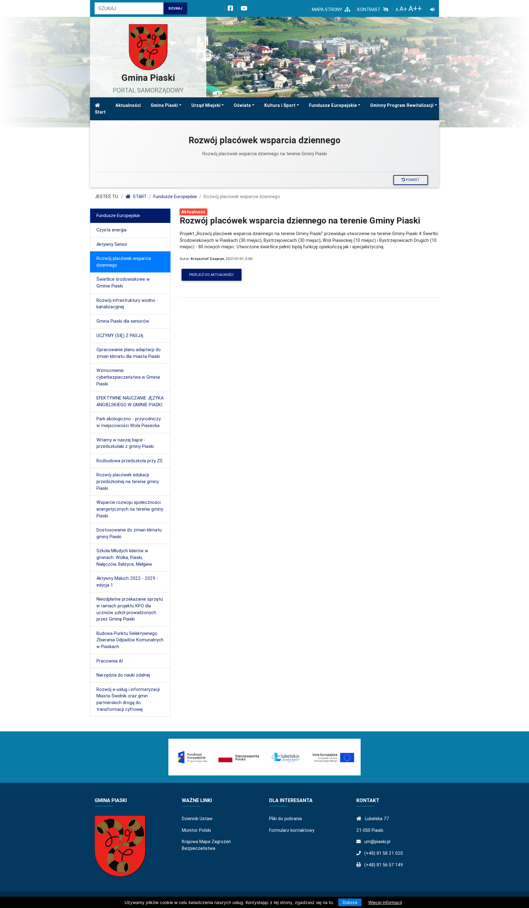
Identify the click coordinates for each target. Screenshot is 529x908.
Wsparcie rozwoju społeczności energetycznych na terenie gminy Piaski (129, 509)
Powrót (412, 180)
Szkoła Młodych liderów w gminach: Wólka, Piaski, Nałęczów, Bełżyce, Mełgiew (124, 557)
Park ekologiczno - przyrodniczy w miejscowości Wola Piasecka (128, 422)
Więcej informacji (385, 902)
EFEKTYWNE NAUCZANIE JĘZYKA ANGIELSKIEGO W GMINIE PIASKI (129, 401)
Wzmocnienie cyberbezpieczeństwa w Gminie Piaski (128, 377)
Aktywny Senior (111, 244)
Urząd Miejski (205, 105)
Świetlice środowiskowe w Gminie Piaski (123, 282)
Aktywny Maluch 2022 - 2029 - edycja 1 (127, 582)
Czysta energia (111, 230)
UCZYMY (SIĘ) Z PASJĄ (119, 335)
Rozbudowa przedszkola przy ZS (129, 460)
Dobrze (350, 902)
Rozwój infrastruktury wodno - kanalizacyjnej (127, 304)
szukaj (175, 8)
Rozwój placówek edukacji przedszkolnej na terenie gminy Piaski (127, 481)
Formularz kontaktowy (291, 830)
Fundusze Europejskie (333, 105)
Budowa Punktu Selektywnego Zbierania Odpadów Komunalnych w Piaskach (129, 640)
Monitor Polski (196, 830)
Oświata (242, 105)
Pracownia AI (109, 661)
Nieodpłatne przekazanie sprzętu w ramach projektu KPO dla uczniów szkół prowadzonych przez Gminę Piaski (129, 609)
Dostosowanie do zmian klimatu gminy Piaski (129, 533)
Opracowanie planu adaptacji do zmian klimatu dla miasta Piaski (128, 353)
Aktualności (128, 105)
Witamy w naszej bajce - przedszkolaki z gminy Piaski (125, 443)
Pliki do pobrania (285, 818)
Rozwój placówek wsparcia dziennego (123, 262)
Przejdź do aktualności (211, 274)
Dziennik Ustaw (197, 818)
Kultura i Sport (279, 105)
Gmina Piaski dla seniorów (122, 321)
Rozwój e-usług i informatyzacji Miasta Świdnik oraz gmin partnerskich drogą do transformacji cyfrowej (128, 699)
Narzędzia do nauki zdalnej (123, 675)
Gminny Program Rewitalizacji (401, 105)
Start (100, 112)
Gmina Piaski (164, 105)
